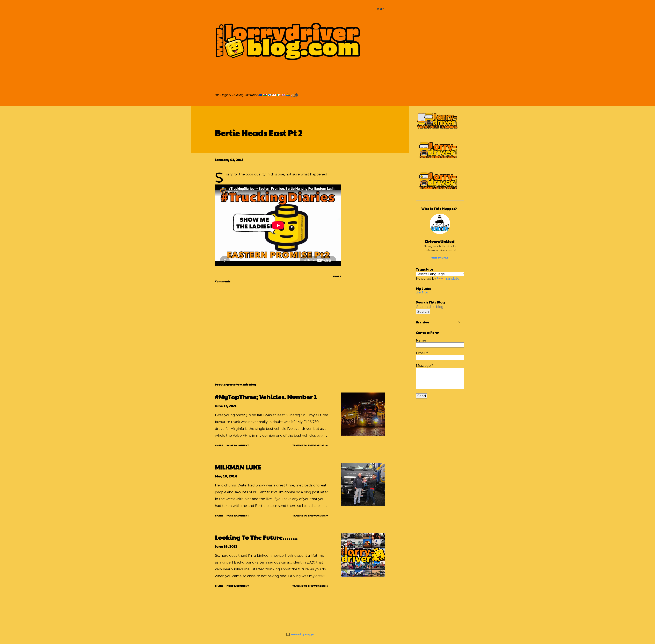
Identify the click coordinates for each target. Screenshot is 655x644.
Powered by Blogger (302, 634)
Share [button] (337, 276)
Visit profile (439, 257)
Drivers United (440, 241)
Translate (451, 278)
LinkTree (422, 292)
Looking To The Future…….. (256, 537)
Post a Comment (238, 445)
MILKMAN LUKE (238, 467)
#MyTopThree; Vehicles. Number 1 (266, 396)
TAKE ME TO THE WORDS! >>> (310, 445)
